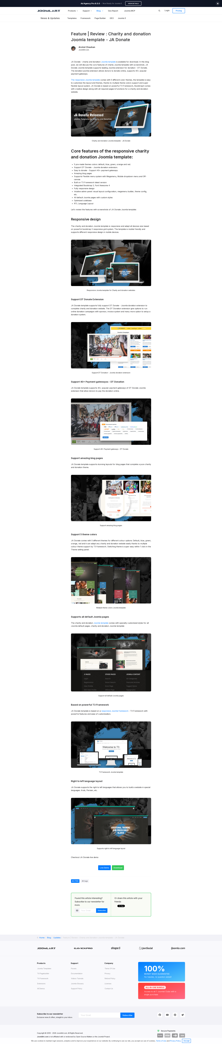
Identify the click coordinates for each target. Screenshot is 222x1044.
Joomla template (108, 62)
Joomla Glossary (77, 984)
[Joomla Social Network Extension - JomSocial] (146, 948)
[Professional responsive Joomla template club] (115, 948)
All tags (85, 881)
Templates (72, 18)
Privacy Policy (175, 1041)
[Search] (159, 10)
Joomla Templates (44, 968)
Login (167, 10)
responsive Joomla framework (114, 711)
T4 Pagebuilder (43, 973)
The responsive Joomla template (85, 80)
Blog (49, 937)
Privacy (107, 973)
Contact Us (109, 989)
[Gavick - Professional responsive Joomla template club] (83, 948)
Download (118, 868)
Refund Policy (110, 978)
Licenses (108, 984)
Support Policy (76, 989)
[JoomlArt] (48, 10)
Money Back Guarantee (157, 971)
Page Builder (100, 18)
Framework (86, 18)
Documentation (76, 973)
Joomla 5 (122, 18)
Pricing (179, 11)
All (75, 881)
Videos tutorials (77, 978)
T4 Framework (42, 978)
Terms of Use (161, 1041)
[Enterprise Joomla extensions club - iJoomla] (178, 948)
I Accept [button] (186, 1041)
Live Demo (104, 868)
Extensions (41, 984)
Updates (57, 937)
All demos (41, 989)
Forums (73, 968)
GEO (112, 18)
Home (42, 937)
